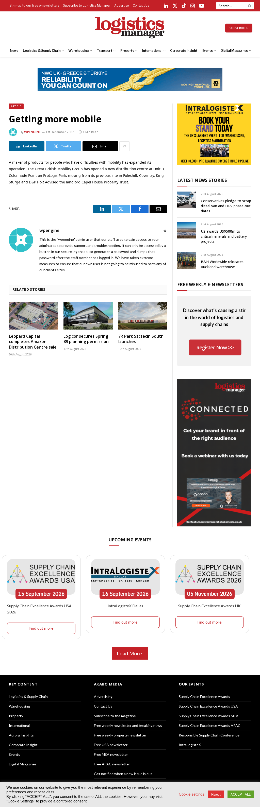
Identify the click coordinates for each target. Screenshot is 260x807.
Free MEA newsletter (111, 754)
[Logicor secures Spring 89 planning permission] (87, 316)
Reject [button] (216, 794)
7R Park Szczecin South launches (141, 339)
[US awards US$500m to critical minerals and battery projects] (186, 230)
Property (127, 51)
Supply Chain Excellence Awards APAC (209, 725)
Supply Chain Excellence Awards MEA (208, 716)
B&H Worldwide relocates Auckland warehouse (222, 264)
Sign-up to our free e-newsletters (34, 5)
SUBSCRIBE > (239, 28)
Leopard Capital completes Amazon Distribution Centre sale (33, 342)
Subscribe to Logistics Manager (86, 5)
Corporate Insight (183, 51)
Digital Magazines (234, 51)
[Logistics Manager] (130, 28)
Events (207, 51)
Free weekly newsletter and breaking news (128, 725)
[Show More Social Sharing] (124, 146)
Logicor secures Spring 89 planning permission (86, 339)
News (14, 51)
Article (16, 106)
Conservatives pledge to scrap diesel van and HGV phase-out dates (226, 205)
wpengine (32, 132)
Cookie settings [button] (191, 794)
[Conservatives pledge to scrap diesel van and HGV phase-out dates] (186, 200)
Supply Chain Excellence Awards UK (209, 605)
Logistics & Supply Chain (41, 51)
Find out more (41, 628)
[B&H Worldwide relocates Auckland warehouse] (186, 260)
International (152, 51)
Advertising (103, 696)
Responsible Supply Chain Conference (209, 735)
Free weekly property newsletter (120, 735)
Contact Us (141, 5)
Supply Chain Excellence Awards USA (208, 706)
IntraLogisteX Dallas (125, 605)
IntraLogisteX (190, 745)
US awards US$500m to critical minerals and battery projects (224, 236)
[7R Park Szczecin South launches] (142, 316)
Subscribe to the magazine (115, 716)
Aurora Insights (21, 735)
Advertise (121, 5)
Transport (104, 51)
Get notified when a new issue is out (123, 773)
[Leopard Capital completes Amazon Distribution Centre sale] (33, 316)
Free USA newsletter (110, 745)
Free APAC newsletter (112, 764)
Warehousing (78, 51)
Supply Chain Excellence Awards (204, 696)
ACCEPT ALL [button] (241, 794)
